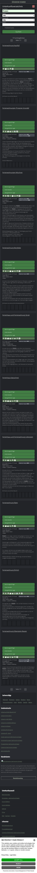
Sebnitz (18, 699)
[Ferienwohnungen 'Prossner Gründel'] (18, 115)
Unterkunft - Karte (6, 733)
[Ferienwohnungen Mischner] (18, 179)
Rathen (30, 702)
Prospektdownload (7, 829)
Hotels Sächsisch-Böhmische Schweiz (11, 737)
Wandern (23, 699)
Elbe (3, 816)
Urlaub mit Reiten (6, 726)
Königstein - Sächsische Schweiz (10, 798)
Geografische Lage (10, 66)
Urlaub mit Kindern (6, 716)
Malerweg (5, 699)
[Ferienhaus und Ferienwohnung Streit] (18, 322)
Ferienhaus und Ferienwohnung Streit (16, 315)
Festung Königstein (8, 702)
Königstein (12, 699)
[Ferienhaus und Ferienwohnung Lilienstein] (18, 444)
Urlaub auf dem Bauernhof (8, 712)
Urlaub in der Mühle (6, 719)
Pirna (3, 812)
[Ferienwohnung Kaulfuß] (18, 52)
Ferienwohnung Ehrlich (10, 570)
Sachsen (7, 816)
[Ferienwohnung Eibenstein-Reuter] (18, 641)
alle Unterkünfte (5, 751)
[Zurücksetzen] (33, 6)
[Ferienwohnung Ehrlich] (18, 577)
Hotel (15, 702)
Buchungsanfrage (10, 60)
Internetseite (8, 63)
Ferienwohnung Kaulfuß (11, 45)
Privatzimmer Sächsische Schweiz (10, 744)
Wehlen (20, 702)
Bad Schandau (6, 794)
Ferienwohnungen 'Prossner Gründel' (15, 108)
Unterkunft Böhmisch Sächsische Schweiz (13, 832)
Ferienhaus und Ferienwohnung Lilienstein (17, 437)
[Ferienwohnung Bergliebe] (18, 255)
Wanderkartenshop (18, 778)
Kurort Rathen (6, 801)
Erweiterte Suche (9, 28)
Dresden (13, 816)
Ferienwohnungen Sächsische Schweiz (11, 740)
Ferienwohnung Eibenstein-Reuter (14, 631)
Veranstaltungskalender (8, 836)
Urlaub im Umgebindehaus (8, 723)
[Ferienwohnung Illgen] (18, 509)
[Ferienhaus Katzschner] (18, 384)
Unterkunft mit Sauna (7, 730)
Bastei (28, 699)
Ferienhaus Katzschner (10, 377)
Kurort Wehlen (6, 805)
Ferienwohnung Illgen (10, 502)
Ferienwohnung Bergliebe (11, 248)
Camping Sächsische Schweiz (9, 747)
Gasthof (25, 702)
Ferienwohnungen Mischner (12, 172)
